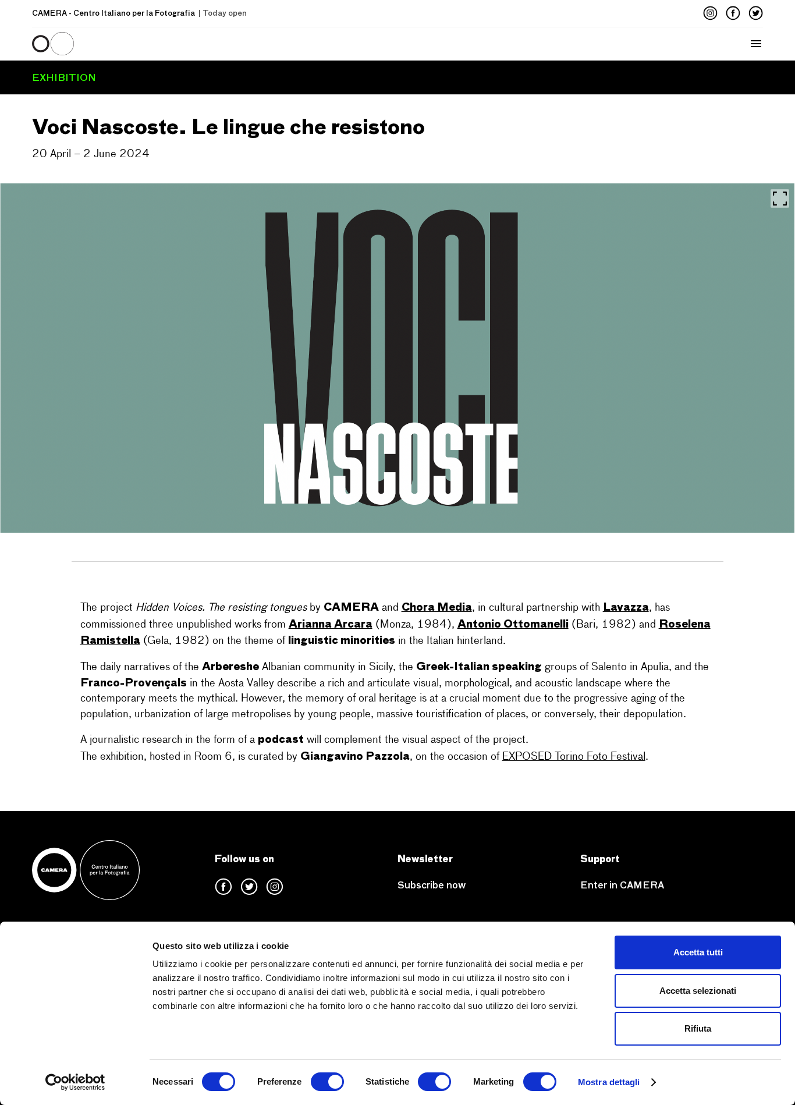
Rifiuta (697, 1028)
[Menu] (185, 43)
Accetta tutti (698, 952)
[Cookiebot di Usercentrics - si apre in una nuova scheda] (75, 1082)
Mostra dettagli (609, 1082)
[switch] (327, 1081)
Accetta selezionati (697, 991)
